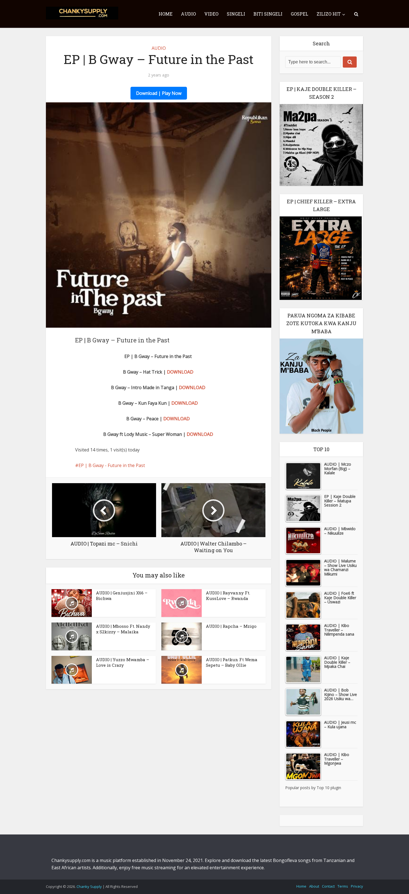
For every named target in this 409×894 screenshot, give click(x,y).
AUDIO (188, 14)
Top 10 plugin (329, 787)
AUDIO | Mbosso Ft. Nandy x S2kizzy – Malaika (123, 628)
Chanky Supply (89, 886)
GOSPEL (299, 14)
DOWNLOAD (180, 372)
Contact (328, 886)
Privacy (357, 886)
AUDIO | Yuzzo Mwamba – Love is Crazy (122, 662)
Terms (342, 886)
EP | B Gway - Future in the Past (111, 465)
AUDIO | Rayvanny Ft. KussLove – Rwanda (228, 595)
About (314, 886)
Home (301, 886)
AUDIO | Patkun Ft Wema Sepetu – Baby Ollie (231, 662)
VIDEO (211, 14)
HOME (166, 14)
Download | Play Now (158, 93)
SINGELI (236, 14)
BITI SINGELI (267, 14)
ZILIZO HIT (329, 14)
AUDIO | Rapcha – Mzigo (231, 626)
